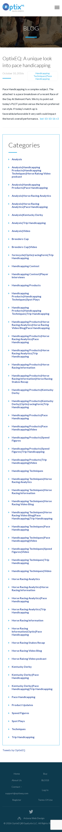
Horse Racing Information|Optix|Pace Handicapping (27, 631)
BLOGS (45, 780)
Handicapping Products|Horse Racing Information (30, 366)
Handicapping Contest (25, 266)
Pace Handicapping (23, 696)
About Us (17, 780)
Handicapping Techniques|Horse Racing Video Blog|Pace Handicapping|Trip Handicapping (32, 515)
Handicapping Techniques (27, 470)
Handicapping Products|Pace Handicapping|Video (30, 428)
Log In (45, 790)
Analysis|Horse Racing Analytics (31, 195)
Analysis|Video (21, 230)
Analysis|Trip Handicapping (29, 222)
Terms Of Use (45, 799)
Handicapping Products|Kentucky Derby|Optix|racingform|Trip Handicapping (32, 404)
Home (17, 773)
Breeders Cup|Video (24, 246)
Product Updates (22, 704)
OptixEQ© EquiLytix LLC (24, 823)
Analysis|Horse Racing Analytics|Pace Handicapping (30, 205)
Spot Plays (18, 721)
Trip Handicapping (23, 737)
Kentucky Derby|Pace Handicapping (25, 676)
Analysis (17, 159)
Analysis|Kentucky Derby (27, 214)
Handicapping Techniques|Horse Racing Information (32, 491)
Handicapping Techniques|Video (31, 570)
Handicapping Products (26, 285)
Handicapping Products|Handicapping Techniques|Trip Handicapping (30, 310)
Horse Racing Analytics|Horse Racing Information (30, 588)
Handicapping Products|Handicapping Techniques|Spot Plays (26, 296)
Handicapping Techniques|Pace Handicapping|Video (31, 539)
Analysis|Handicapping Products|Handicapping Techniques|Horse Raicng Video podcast (31, 172)
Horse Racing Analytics (26, 578)
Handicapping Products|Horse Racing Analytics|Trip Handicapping (30, 353)
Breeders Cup (20, 238)
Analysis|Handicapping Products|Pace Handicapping (30, 186)
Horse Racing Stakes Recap (28, 642)
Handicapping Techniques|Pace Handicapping (43, 76)
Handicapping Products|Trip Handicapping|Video (29, 461)
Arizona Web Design (33, 818)
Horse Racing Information (27, 620)
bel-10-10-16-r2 (49, 118)
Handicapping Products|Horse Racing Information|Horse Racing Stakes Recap (32, 378)
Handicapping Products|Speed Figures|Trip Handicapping (30, 450)
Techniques (19, 729)
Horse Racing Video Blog (27, 650)
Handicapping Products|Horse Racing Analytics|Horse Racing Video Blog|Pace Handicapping (31, 324)
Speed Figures (20, 712)
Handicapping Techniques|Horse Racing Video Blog (32, 502)
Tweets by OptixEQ (13, 750)
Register (16, 799)
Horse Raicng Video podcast (29, 658)
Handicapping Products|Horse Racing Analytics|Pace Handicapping (30, 339)
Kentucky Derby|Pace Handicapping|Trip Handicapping (32, 687)
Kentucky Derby (22, 666)
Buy (45, 773)
